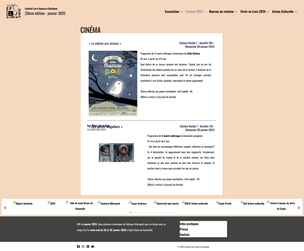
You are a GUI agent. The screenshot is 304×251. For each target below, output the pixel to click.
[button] (5, 208)
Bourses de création (221, 11)
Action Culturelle (282, 11)
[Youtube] (92, 246)
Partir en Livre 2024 (253, 11)
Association (172, 11)
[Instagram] (83, 246)
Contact (185, 234)
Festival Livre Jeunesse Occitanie (41, 8)
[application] (181, 11)
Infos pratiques (189, 223)
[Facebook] (78, 246)
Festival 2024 (194, 11)
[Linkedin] (87, 246)
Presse (184, 229)
